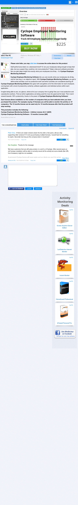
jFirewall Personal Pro (64, 323)
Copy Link (23, 139)
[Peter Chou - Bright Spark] (6, 134)
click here (33, 63)
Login (29, 189)
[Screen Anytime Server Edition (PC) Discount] (64, 215)
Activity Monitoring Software (37, 8)
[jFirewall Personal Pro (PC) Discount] (64, 311)
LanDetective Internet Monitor (64, 250)
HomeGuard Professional (64, 299)
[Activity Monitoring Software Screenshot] (5, 76)
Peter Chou (11, 133)
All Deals (14, 8)
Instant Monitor (64, 275)
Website (69, 55)
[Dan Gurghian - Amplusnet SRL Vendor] (72, 146)
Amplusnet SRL (6, 8)
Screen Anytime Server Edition (64, 226)
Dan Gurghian (12, 145)
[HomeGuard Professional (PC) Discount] (64, 287)
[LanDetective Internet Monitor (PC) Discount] (64, 239)
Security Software (23, 8)
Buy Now (30, 48)
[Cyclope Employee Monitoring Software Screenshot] (5, 66)
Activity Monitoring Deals (65, 201)
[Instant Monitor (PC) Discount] (64, 263)
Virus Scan (57, 58)
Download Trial (7, 58)
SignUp (38, 189)
